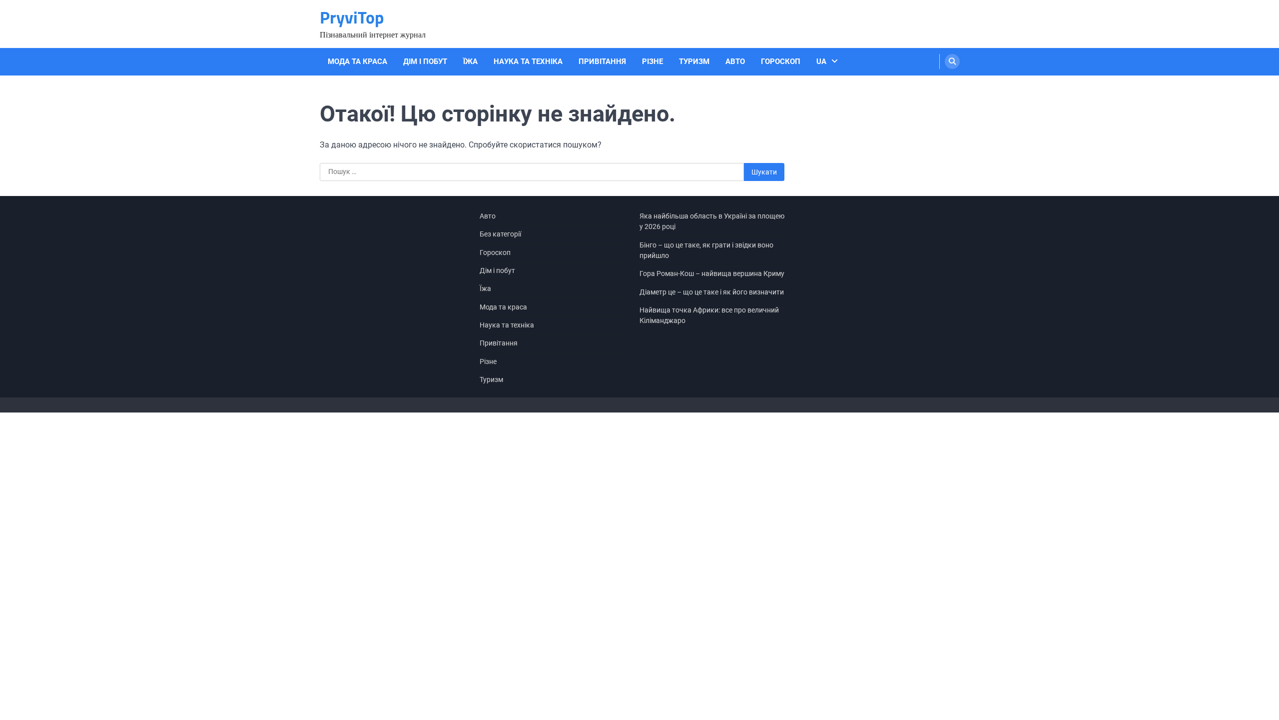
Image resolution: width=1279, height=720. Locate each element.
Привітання (602, 61)
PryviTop (352, 17)
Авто (735, 61)
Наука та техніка (528, 61)
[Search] (952, 61)
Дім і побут (425, 61)
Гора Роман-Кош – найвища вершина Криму (712, 274)
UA (821, 61)
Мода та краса (357, 61)
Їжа (470, 61)
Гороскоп (780, 61)
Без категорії (500, 234)
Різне (652, 61)
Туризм (694, 61)
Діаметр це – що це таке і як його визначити (712, 292)
